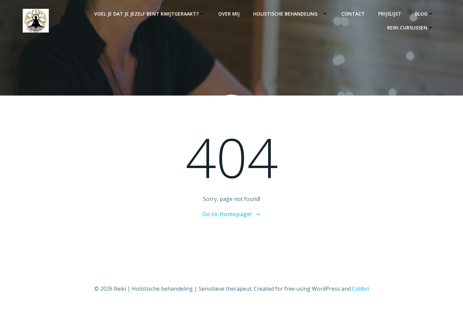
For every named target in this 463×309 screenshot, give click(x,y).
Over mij (229, 14)
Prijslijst (389, 14)
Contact (353, 14)
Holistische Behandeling (287, 14)
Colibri (360, 288)
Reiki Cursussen (407, 27)
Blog (421, 14)
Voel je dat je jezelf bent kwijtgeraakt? (146, 14)
